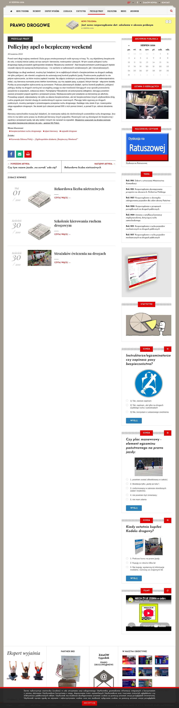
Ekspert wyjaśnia (52, 11)
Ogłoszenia (112, 11)
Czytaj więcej (62, 198)
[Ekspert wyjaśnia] (25, 667)
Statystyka (81, 11)
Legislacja (67, 11)
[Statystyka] (148, 324)
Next (170, 21)
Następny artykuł (105, 164)
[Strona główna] (11, 11)
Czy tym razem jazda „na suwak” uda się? (32, 167)
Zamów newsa (150, 3)
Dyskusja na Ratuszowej (136, 163)
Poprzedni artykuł (19, 164)
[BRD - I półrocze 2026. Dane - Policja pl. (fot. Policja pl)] (129, 659)
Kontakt (166, 3)
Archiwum (134, 11)
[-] (145, 659)
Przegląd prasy (96, 11)
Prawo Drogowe (30, 26)
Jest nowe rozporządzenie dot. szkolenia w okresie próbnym (117, 25)
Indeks (123, 11)
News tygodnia (22, 11)
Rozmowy (37, 11)
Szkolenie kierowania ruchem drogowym (77, 223)
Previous (167, 21)
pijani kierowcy (51, 131)
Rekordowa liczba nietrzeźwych (82, 167)
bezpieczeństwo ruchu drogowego (26, 131)
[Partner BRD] (68, 671)
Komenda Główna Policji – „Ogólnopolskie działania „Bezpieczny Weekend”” (44, 139)
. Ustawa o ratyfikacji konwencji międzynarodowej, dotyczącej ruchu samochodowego (144, 218)
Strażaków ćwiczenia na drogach (80, 253)
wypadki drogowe (69, 131)
